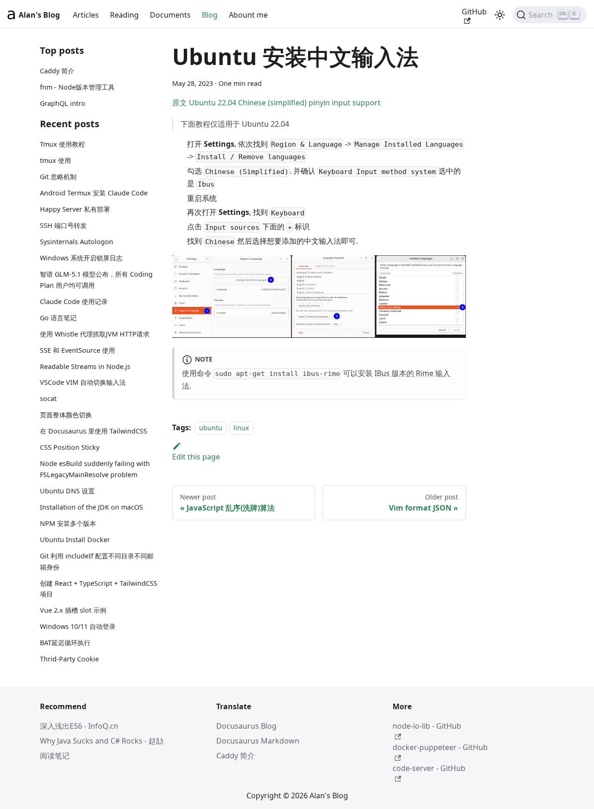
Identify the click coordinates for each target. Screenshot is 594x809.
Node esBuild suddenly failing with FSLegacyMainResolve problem (95, 469)
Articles (86, 15)
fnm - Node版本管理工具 (77, 87)
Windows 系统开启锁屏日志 (81, 257)
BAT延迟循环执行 (65, 642)
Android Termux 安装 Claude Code (94, 193)
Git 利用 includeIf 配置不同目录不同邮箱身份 (97, 561)
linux (241, 427)
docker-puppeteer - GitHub (440, 747)
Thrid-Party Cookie (69, 658)
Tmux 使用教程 (62, 144)
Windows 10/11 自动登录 (78, 626)
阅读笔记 (55, 756)
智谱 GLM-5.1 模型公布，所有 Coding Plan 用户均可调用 (96, 280)
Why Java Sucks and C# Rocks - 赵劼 (101, 741)
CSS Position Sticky (69, 447)
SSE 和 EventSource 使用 (77, 350)
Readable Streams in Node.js (85, 366)
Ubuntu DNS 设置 (67, 490)
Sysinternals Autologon (76, 241)
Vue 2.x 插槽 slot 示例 (73, 610)
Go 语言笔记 (58, 317)
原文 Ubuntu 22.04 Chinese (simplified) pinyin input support (276, 102)
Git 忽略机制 (58, 177)
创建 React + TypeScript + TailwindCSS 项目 (98, 589)
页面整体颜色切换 (66, 415)
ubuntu (210, 427)
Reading (124, 15)
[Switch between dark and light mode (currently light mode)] (499, 14)
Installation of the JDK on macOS (91, 507)
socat (48, 399)
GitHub (474, 11)
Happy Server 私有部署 (75, 209)
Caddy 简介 (57, 70)
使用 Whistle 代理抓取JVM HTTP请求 (94, 334)
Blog (210, 15)
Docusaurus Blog (246, 726)
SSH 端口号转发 (63, 225)
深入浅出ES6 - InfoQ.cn (79, 726)
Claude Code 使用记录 (74, 301)
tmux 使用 (55, 160)
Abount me (248, 15)
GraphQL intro (62, 103)
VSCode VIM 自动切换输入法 (83, 382)
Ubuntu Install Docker (75, 539)
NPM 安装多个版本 (68, 523)
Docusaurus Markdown (257, 741)
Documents (170, 15)
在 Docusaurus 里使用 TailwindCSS (93, 431)
